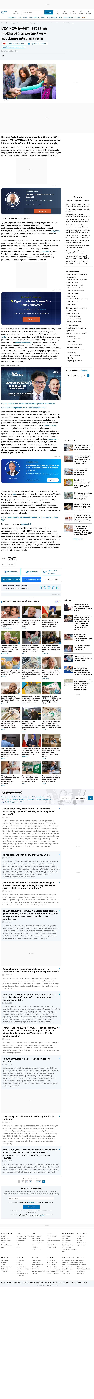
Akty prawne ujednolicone (39, 1271)
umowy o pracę (50, 425)
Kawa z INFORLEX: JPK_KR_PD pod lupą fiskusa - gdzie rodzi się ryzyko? (77, 262)
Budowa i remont (82, 1242)
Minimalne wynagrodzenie (69, 1262)
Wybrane (86, 200)
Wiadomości (5, 797)
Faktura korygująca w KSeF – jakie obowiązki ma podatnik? (77, 241)
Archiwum (80, 1262)
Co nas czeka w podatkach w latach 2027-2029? (77, 210)
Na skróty (80, 1257)
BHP (18, 1245)
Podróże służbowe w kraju (69, 1260)
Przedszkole (20, 1260)
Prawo (43, 17)
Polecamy (68, 600)
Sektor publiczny (34, 17)
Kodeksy (34, 1273)
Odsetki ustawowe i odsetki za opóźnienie (76, 329)
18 (71, 375)
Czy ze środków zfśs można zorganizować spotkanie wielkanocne (28, 404)
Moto (60, 17)
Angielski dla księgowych (9, 802)
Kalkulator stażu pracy (53, 1269)
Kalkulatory (74, 271)
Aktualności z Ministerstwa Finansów (39, 799)
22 (85, 375)
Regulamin (48, 1282)
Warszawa (43, 309)
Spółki (48, 1238)
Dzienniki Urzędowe (37, 1264)
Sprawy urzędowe (37, 1242)
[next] (43, 1181)
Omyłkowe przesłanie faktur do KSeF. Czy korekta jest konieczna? (78, 246)
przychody (55, 231)
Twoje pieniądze (52, 17)
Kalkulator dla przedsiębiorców (76, 280)
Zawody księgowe (6, 1245)
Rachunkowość (71, 311)
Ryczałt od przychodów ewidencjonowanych (74, 346)
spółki (3, 337)
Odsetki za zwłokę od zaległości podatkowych (76, 335)
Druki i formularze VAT (73, 319)
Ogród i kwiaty (81, 1245)
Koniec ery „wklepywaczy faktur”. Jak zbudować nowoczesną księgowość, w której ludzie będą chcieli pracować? (78, 205)
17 (68, 375)
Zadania (3, 1264)
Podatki (22, 23)
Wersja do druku (12, 572)
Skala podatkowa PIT (73, 339)
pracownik (45, 251)
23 (88, 375)
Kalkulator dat (70, 304)
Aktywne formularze (78, 308)
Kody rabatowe (81, 1264)
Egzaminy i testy (21, 1266)
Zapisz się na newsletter (52, 572)
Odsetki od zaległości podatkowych (77, 299)
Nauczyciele (20, 1264)
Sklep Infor (35, 1247)
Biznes (25, 17)
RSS (61, 1282)
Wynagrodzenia (21, 1238)
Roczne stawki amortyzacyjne (76, 350)
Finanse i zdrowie (52, 1247)
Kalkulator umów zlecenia (74, 285)
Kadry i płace (5, 1269)
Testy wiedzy (20, 1275)
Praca (33, 1245)
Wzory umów (81, 1266)
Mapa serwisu (82, 1282)
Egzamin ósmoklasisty (23, 1273)
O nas (3, 1282)
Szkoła (18, 1262)
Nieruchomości (68, 17)
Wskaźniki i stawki (68, 1257)
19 (75, 375)
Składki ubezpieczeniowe (69, 1264)
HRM (18, 1247)
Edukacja (77, 17)
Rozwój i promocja (6, 1266)
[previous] (19, 1181)
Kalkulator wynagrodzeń (74, 282)
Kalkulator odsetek (52, 1266)
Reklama (73, 1282)
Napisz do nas (33, 572)
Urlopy (18, 1242)
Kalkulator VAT (71, 296)
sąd (14, 494)
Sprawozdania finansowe (69, 1249)
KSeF (83, 17)
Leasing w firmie (51, 1245)
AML (63, 1251)
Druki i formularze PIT (73, 316)
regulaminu (31, 1202)
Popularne (70, 200)
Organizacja (4, 1260)
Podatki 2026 (69, 440)
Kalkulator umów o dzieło (74, 288)
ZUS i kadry (5, 799)
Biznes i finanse (51, 1236)
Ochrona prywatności (14, 1282)
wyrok (4, 564)
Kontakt (66, 1282)
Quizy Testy (70, 358)
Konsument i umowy (38, 1240)
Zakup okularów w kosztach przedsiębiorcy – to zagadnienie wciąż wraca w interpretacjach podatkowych (76, 226)
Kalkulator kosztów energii (75, 290)
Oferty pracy (81, 1273)
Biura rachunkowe (68, 1233)
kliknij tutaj (41, 1215)
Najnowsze (78, 200)
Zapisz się (42, 211)
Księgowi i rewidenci (18, 799)
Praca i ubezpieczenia (53, 1240)
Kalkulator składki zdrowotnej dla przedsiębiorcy (77, 276)
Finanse (79, 1240)
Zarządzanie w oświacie (23, 1269)
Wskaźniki (73, 325)
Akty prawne (36, 1257)
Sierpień (84, 370)
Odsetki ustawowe (67, 1269)
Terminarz (73, 370)
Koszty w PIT (70, 341)
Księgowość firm (6, 1233)
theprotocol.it (81, 1271)
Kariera (55, 1282)
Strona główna (5, 23)
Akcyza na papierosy (73, 355)
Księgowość (12, 17)
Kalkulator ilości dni (72, 301)
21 (81, 375)
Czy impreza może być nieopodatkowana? (23, 408)
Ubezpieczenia (21, 1240)
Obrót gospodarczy (38, 797)
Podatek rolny (70, 352)
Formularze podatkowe (73, 321)
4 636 (38, 1181)
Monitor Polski (36, 1262)
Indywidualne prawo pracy (24, 1236)
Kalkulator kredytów (72, 293)
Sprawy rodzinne (36, 1236)
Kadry (19, 17)
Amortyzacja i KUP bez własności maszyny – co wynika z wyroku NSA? (78, 257)
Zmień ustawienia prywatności (33, 1282)
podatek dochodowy (23, 342)
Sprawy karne (36, 1238)
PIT (27, 23)
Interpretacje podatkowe (74, 361)
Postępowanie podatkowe (74, 313)
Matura (19, 1271)
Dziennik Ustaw (36, 1260)
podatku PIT (26, 524)
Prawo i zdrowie (36, 1249)
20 (78, 375)
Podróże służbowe (67, 1266)
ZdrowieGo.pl (81, 1260)
